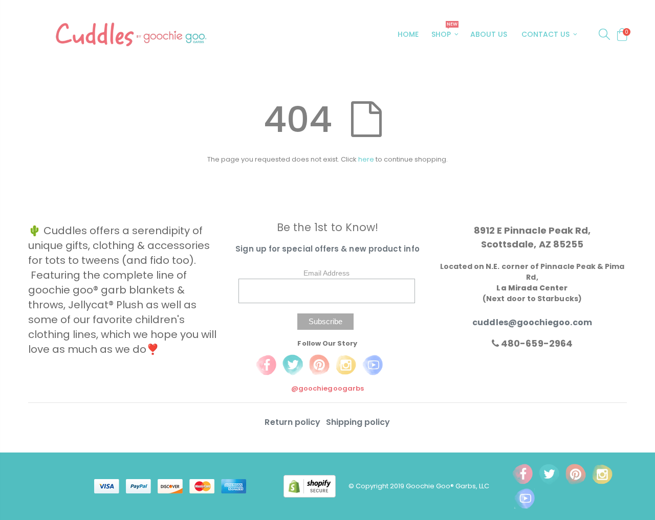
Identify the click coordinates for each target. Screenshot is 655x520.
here (366, 159)
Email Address (326, 273)
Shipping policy (358, 422)
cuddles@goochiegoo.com (532, 322)
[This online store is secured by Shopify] (315, 485)
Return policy (293, 422)
